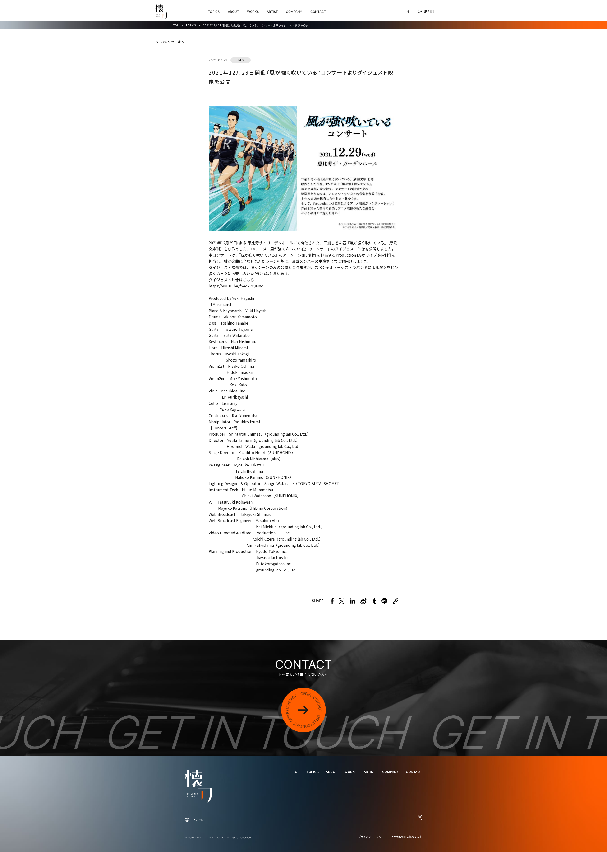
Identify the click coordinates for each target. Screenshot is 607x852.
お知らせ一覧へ (172, 41)
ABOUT (233, 12)
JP (425, 11)
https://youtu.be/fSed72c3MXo (236, 286)
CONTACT (318, 12)
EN (432, 11)
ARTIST (272, 12)
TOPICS (214, 12)
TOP (176, 25)
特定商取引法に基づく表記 (406, 836)
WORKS (253, 12)
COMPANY (294, 12)
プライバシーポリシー (371, 836)
